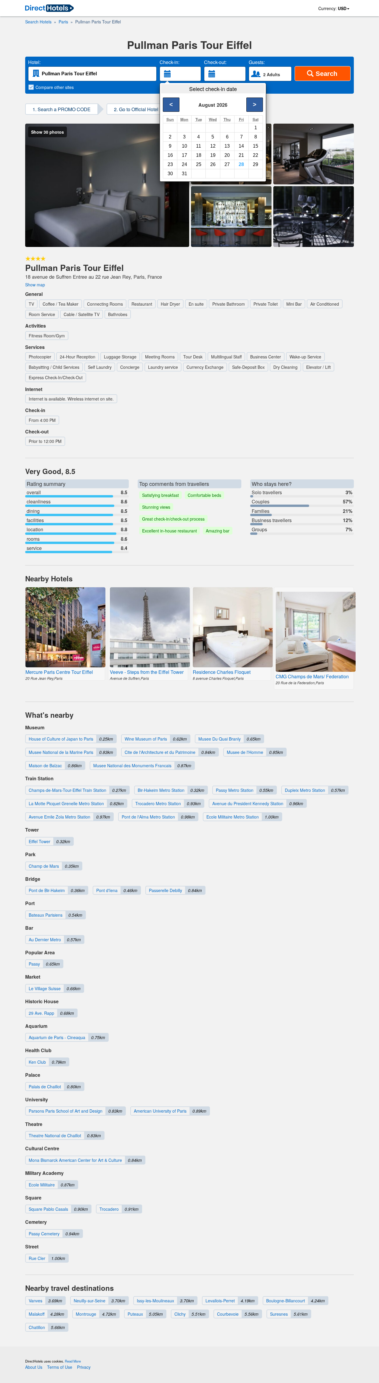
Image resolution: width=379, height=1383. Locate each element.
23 (170, 164)
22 (255, 155)
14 (241, 146)
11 (198, 146)
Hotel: (34, 62)
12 (213, 146)
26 (213, 164)
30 (170, 173)
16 (170, 155)
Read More (73, 1361)
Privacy (84, 1367)
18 (198, 155)
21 (241, 155)
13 (227, 146)
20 (227, 155)
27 (227, 164)
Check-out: (215, 62)
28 (241, 164)
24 (184, 164)
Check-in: (169, 62)
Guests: (257, 62)
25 (198, 164)
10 (184, 146)
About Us (33, 1367)
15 (255, 146)
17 (184, 155)
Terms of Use (59, 1367)
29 (255, 164)
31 (184, 173)
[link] (49, 8)
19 (213, 155)
